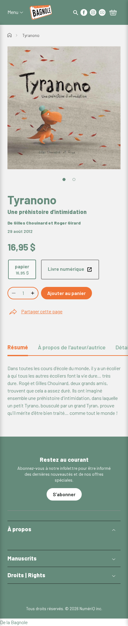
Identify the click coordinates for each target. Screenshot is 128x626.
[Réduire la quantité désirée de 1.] (13, 293)
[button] (64, 529)
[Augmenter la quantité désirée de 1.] (33, 293)
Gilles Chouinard (31, 222)
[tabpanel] (64, 391)
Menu (12, 12)
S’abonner (64, 494)
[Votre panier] (113, 13)
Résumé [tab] (17, 347)
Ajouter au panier (66, 293)
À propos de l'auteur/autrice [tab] (72, 347)
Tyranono (30, 35)
